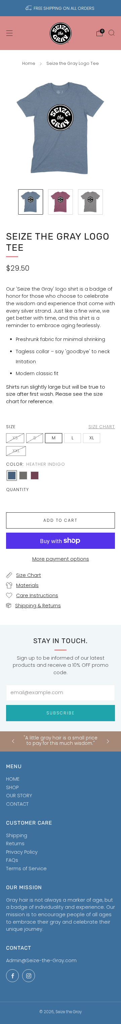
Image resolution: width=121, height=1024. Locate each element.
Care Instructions (37, 595)
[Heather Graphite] (23, 475)
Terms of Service (26, 868)
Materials (27, 585)
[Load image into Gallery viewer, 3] (90, 202)
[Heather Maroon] (34, 475)
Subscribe (60, 713)
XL (91, 438)
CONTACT (17, 804)
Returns (15, 843)
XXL (15, 450)
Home (28, 63)
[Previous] (13, 741)
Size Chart (28, 575)
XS (15, 438)
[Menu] (9, 33)
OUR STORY (19, 795)
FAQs (12, 860)
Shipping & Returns (38, 605)
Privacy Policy (22, 852)
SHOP (12, 787)
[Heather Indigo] (11, 475)
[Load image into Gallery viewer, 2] (60, 202)
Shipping (16, 835)
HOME (12, 779)
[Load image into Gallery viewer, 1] (30, 202)
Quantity (17, 489)
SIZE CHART (101, 427)
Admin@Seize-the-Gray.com (41, 960)
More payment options (60, 559)
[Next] (108, 741)
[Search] (111, 32)
